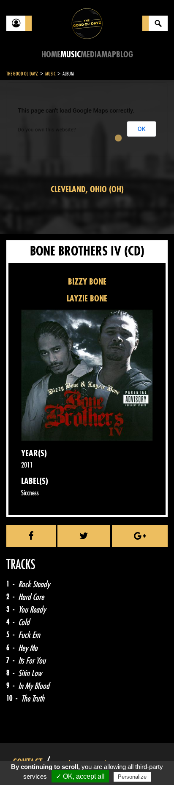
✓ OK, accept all (80, 776)
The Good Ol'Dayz (22, 73)
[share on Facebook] (31, 536)
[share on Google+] (140, 536)
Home (50, 54)
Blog (124, 54)
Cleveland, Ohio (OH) (87, 189)
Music (70, 54)
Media (91, 54)
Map (108, 54)
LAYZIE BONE (87, 298)
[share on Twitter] (83, 536)
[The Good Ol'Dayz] (87, 23)
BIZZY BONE (87, 281)
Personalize (132, 777)
